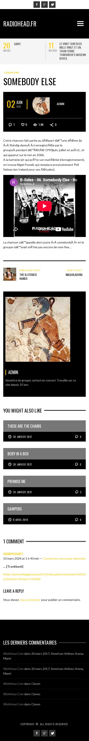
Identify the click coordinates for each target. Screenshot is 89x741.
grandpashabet (13, 553)
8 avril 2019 (20, 520)
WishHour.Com (13, 653)
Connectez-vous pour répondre (64, 558)
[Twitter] (52, 4)
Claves (35, 683)
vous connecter (30, 600)
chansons (11, 72)
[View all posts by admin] (42, 104)
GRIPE (17, 44)
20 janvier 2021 (22, 437)
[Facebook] (36, 4)
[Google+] (44, 4)
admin (60, 103)
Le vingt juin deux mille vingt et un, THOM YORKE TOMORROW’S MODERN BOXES (72, 51)
